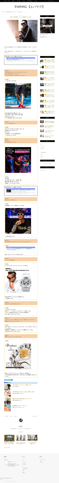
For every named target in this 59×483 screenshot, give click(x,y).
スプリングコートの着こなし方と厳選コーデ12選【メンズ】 (50, 126)
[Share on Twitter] (34, 416)
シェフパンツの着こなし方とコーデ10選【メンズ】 (50, 131)
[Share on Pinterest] (36, 416)
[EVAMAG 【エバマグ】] (29, 6)
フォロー (1, 479)
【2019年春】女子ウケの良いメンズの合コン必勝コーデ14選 (23, 391)
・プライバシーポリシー (43, 459)
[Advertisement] (47, 47)
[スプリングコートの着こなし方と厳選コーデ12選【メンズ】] (21, 438)
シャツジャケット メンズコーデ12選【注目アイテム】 (49, 136)
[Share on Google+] (35, 416)
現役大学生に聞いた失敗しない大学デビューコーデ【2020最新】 (50, 122)
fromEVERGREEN (20, 15)
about (41, 154)
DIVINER (15, 416)
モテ (53, 113)
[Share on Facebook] (32, 416)
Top (54, 481)
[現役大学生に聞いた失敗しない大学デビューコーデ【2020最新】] (9, 438)
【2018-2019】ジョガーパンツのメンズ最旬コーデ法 (22, 384)
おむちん (21, 426)
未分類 (42, 156)
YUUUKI (11, 416)
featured (6, 416)
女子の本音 (42, 148)
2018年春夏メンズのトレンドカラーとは (20, 405)
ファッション (52, 102)
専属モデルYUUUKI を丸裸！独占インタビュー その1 (22, 398)
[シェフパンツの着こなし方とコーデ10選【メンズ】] (32, 438)
